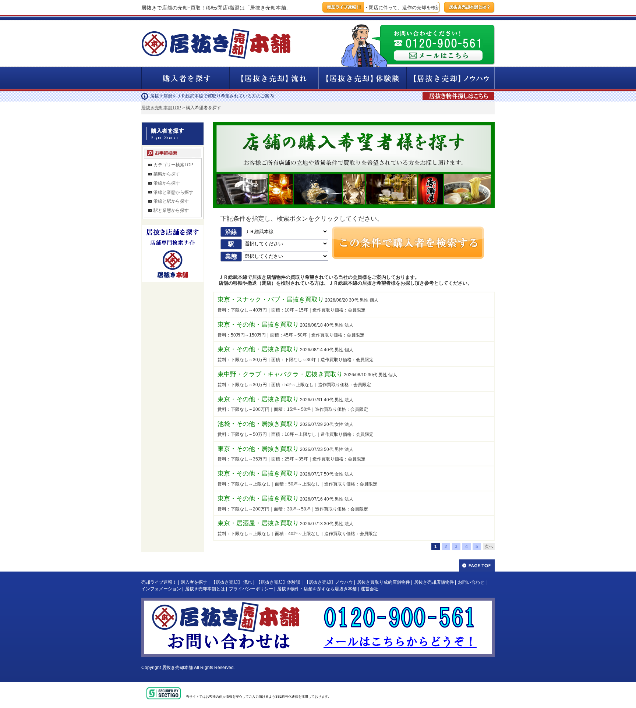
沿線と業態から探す (173, 192)
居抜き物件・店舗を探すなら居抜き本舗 (317, 588)
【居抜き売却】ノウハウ (328, 582)
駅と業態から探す (171, 210)
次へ (488, 546)
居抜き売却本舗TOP (161, 107)
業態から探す (166, 174)
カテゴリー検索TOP (173, 164)
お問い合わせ (471, 582)
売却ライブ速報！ (159, 582)
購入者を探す (194, 582)
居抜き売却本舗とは (205, 588)
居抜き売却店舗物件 (434, 582)
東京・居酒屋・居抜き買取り (258, 523)
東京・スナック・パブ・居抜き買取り (271, 299)
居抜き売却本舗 (177, 667)
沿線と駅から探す (171, 201)
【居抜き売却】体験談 (278, 582)
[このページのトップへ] (477, 565)
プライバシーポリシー (251, 588)
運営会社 (369, 588)
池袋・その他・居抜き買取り (258, 423)
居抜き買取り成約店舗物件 (383, 582)
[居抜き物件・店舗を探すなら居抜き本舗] (459, 93)
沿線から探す (166, 183)
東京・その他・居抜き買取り (258, 324)
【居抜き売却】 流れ (231, 582)
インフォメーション (161, 588)
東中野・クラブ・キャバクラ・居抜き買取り (280, 374)
